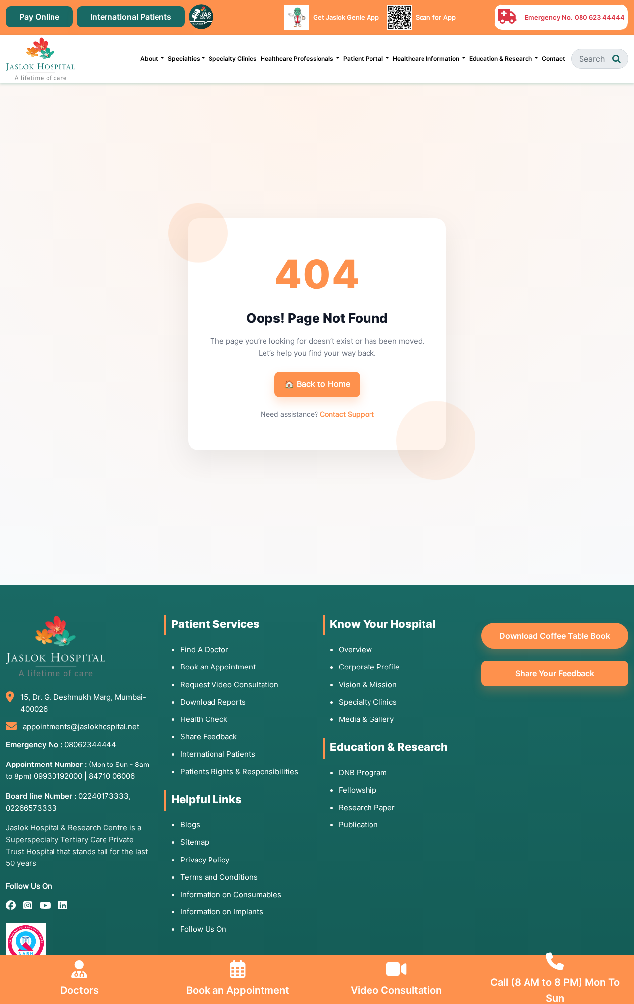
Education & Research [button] (501, 58)
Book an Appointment (218, 666)
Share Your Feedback (554, 673)
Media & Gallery (366, 719)
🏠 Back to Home (317, 384)
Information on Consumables (230, 894)
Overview (355, 649)
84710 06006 (112, 776)
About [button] (149, 58)
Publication (358, 824)
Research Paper (367, 807)
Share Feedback (208, 736)
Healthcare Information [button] (427, 58)
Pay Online (39, 17)
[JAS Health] (201, 16)
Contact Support (347, 414)
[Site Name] (40, 59)
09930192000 (58, 776)
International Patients (130, 17)
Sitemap (194, 842)
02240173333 (103, 796)
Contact (553, 58)
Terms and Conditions (219, 877)
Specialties (184, 58)
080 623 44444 (600, 17)
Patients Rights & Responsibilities (239, 771)
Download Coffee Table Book (554, 636)
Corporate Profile (369, 666)
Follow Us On (203, 929)
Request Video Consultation (229, 684)
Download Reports (213, 702)
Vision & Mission (368, 684)
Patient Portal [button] (363, 58)
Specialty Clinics (233, 58)
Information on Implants (221, 911)
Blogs (190, 824)
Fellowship (357, 790)
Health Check (203, 719)
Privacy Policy (204, 859)
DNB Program (363, 772)
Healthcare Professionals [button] (298, 58)
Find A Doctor (204, 649)
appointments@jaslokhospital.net (81, 726)
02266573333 (31, 808)
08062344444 (90, 744)
